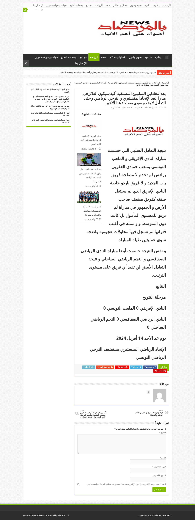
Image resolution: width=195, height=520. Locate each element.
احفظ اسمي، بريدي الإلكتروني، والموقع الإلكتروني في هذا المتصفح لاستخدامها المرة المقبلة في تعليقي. (126, 484)
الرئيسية (166, 5)
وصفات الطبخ (76, 5)
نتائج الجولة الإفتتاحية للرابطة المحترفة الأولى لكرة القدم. (90, 140)
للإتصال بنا (38, 5)
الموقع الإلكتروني (159, 475)
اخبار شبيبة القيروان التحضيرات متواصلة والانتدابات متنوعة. (92, 210)
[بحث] (25, 10)
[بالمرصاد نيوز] (134, 30)
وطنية (157, 5)
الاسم (163, 458)
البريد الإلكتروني (159, 467)
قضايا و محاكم (120, 5)
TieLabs (61, 515)
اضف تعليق (126, 108)
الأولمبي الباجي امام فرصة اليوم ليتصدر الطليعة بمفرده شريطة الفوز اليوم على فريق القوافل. (93, 414)
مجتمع (89, 5)
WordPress (39, 515)
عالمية (148, 5)
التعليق (162, 432)
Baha (161, 108)
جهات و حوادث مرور (56, 5)
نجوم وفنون (136, 5)
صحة (107, 5)
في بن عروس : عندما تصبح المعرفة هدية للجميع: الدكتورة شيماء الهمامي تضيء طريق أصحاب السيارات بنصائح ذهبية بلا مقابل (108, 72)
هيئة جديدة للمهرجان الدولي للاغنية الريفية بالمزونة (148, 413)
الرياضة (99, 5)
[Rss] (42, 10)
